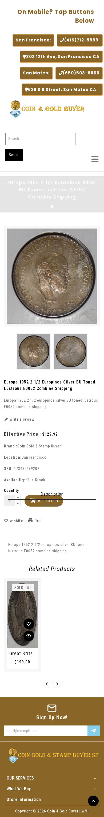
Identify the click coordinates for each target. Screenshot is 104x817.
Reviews (52, 504)
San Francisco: (33, 40)
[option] (33, 351)
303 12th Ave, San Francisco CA (62, 56)
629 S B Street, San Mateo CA (63, 89)
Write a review (21, 419)
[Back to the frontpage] (52, 206)
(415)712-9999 (81, 40)
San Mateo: (36, 73)
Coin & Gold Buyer (62, 811)
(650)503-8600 (81, 73)
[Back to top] (93, 801)
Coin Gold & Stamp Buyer (39, 446)
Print (39, 521)
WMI (85, 811)
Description (52, 494)
